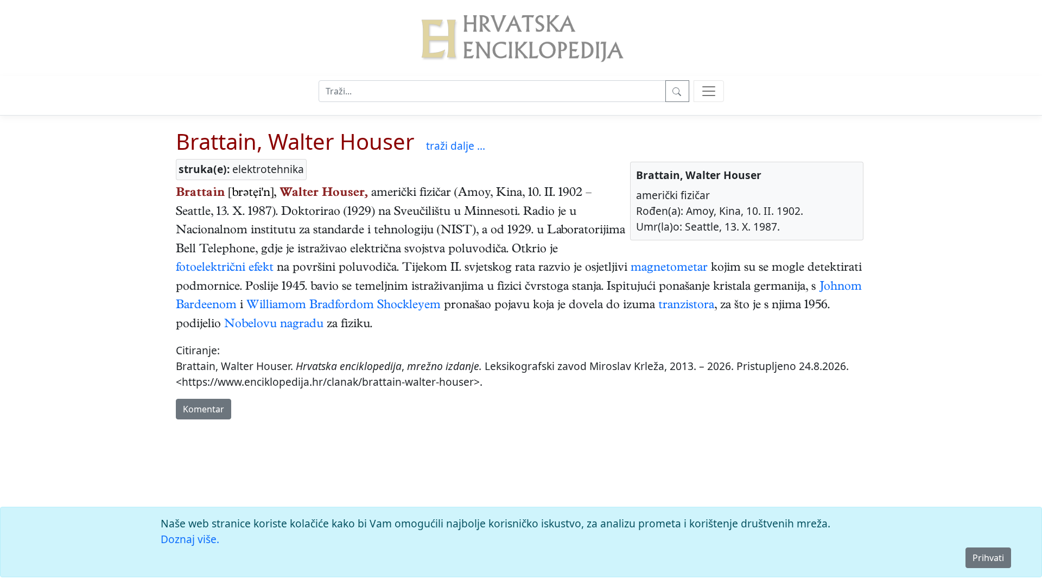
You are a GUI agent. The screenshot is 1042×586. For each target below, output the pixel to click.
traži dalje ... (455, 145)
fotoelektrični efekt (225, 268)
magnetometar (669, 268)
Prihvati (988, 558)
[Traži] (677, 91)
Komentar (203, 409)
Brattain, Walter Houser (295, 141)
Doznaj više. (190, 539)
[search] (709, 91)
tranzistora (686, 306)
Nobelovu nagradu (273, 325)
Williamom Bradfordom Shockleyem (343, 306)
